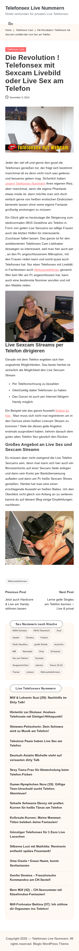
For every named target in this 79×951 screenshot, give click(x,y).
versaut (30, 672)
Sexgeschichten (21, 665)
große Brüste (41, 644)
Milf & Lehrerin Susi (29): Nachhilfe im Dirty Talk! (38, 700)
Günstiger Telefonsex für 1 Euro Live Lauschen (37, 834)
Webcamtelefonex (46, 269)
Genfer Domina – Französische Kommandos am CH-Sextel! (33, 877)
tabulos (39, 665)
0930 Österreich (42, 630)
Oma (41, 651)
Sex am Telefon (20, 658)
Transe (16, 672)
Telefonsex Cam (15, 49)
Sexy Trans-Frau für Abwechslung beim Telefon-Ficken (39, 772)
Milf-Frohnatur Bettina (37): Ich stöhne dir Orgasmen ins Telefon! (39, 906)
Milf (14, 651)
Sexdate (39, 658)
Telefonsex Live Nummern (34, 8)
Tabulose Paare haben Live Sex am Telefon (36, 743)
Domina (30, 637)
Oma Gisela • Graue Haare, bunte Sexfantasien (34, 863)
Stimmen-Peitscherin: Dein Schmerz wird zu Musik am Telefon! (36, 729)
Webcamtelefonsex (17, 581)
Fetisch (44, 637)
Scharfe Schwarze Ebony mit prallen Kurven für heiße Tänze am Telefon (37, 805)
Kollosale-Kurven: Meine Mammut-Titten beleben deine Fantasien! (35, 820)
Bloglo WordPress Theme (51, 944)
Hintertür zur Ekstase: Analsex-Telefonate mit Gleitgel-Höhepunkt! (36, 714)
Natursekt (27, 651)
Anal (59, 630)
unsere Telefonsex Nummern (25, 183)
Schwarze (55, 651)
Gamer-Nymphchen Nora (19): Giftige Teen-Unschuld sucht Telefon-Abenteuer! (37, 789)
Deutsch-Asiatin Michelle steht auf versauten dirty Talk (36, 757)
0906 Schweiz (20, 630)
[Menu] (10, 23)
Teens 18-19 (56, 665)
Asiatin (16, 637)
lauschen (59, 644)
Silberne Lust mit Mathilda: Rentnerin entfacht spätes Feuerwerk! (38, 848)
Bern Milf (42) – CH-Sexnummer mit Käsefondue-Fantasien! (36, 892)
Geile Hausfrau (20, 644)
